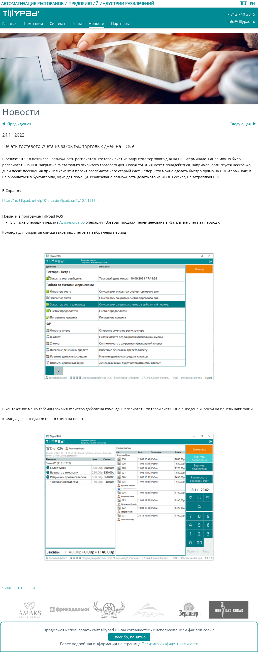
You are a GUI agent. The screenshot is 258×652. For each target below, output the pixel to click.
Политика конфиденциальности (170, 643)
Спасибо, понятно (129, 636)
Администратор (72, 222)
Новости (21, 112)
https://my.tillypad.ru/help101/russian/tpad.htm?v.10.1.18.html (50, 200)
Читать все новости (18, 587)
